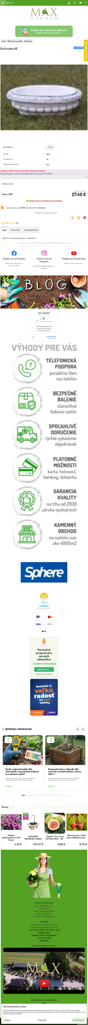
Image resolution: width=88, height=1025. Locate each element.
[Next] (83, 729)
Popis (4, 230)
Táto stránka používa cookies (14, 1006)
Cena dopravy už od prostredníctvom (26, 208)
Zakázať (7, 1020)
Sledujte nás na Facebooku (44, 935)
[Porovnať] (72, 218)
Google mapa (44, 933)
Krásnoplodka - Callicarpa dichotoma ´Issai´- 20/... (11, 837)
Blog (44, 1003)
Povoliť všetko (78, 1020)
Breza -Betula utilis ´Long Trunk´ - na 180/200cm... (33, 837)
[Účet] (69, 3)
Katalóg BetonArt (31, 230)
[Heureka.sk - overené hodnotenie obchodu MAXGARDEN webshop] (44, 610)
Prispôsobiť (42, 1020)
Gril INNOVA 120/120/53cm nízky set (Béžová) (76, 837)
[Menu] (3, 3)
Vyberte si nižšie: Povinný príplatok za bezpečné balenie (22, 171)
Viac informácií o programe (44, 674)
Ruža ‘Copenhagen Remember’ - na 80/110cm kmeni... (55, 838)
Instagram (44, 940)
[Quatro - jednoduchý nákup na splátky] (44, 697)
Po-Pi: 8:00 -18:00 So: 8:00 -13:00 (44, 930)
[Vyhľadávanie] (75, 3)
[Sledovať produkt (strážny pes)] (78, 218)
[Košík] (80, 3)
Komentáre (15, 230)
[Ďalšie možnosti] (85, 3)
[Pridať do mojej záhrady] (84, 218)
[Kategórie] (10, 3)
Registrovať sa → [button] (44, 669)
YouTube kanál (44, 938)
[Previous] (77, 729)
